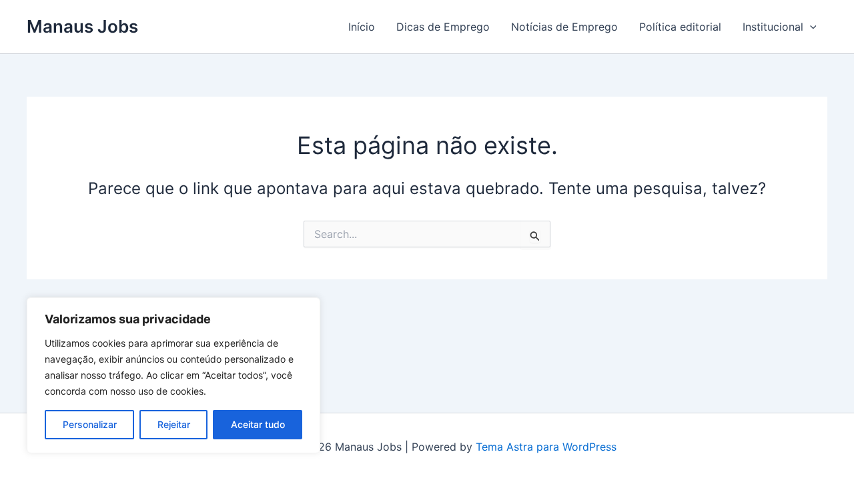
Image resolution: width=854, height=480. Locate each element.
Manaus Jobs (82, 26)
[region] (173, 375)
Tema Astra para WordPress (546, 446)
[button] (810, 26)
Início (361, 26)
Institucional (773, 26)
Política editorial (680, 26)
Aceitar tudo (258, 424)
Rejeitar (173, 424)
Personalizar (90, 424)
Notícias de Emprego (564, 26)
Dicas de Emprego (443, 26)
